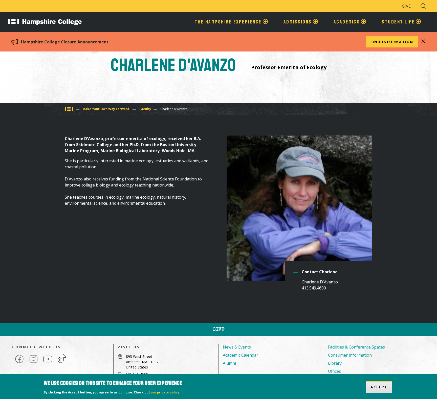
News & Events (237, 347)
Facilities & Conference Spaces (356, 347)
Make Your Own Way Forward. (106, 109)
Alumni (229, 363)
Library (335, 363)
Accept (378, 387)
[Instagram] (33, 362)
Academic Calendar (240, 355)
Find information (391, 41)
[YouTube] (47, 362)
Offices (334, 371)
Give (406, 6)
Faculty (145, 109)
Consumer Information (350, 355)
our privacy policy (165, 392)
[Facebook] (19, 362)
